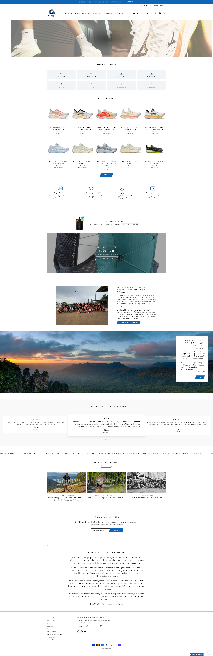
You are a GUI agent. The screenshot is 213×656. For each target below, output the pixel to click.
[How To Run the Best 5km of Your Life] (146, 482)
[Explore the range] (106, 253)
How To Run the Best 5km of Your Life (146, 498)
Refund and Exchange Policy (56, 634)
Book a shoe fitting (128, 322)
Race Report (62, 495)
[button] (197, 654)
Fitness (147, 495)
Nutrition (80, 13)
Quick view (58, 123)
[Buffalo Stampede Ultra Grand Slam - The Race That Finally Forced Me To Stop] (66, 482)
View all (106, 175)
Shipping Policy (52, 637)
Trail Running (70, 495)
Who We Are (51, 620)
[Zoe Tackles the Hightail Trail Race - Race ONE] (106, 482)
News (49, 629)
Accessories (94, 13)
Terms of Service (52, 640)
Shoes (68, 13)
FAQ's (49, 623)
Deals (134, 13)
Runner (102, 495)
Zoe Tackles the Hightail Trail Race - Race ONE (106, 498)
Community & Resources (115, 13)
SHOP (200, 377)
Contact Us (50, 618)
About (144, 13)
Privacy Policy (51, 631)
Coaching (97, 495)
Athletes (50, 626)
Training (115, 495)
